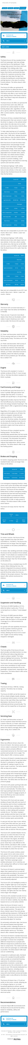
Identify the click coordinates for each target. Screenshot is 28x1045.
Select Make (5, 8)
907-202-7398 (17, 1032)
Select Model (10, 8)
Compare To (16, 8)
